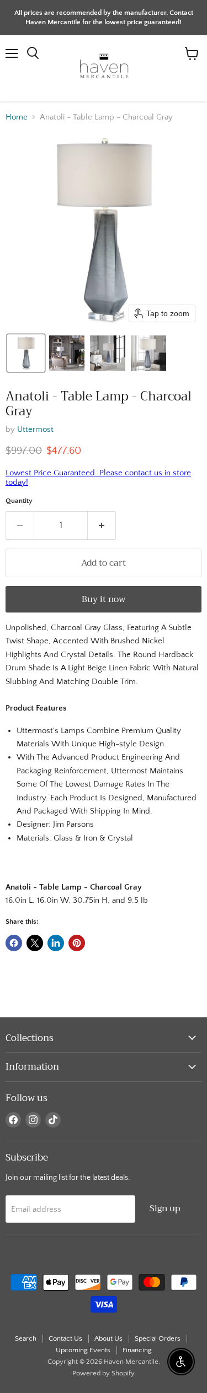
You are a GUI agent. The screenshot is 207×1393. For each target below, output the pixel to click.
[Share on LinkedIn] (55, 943)
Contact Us (65, 1338)
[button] (26, 353)
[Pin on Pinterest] (76, 943)
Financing (137, 1350)
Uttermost (35, 429)
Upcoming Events (83, 1350)
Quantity (19, 501)
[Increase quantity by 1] (102, 525)
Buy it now (104, 599)
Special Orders (158, 1338)
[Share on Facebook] (14, 943)
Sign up (165, 1208)
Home (17, 117)
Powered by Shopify (103, 1373)
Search (25, 1338)
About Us (108, 1338)
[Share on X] (34, 943)
